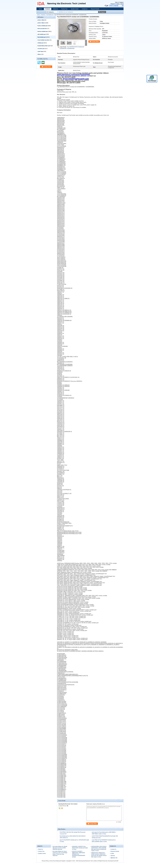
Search (103, 12)
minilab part (41, 43)
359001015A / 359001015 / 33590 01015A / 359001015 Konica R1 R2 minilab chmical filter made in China (98, 855)
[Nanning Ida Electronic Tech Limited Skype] (60, 808)
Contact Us (84, 9)
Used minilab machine (43, 40)
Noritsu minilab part (43, 31)
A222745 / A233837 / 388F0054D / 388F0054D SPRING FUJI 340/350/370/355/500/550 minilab (78, 854)
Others (39, 54)
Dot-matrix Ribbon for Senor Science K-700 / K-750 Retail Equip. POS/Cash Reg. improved (60, 853)
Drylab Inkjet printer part (44, 45)
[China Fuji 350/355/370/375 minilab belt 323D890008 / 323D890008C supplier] (72, 29)
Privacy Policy (45, 861)
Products (47, 9)
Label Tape (40, 51)
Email (122, 4)
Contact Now (95, 41)
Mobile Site (114, 857)
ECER (116, 861)
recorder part (41, 48)
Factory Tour (64, 9)
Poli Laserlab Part (42, 28)
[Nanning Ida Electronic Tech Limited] (122, 6)
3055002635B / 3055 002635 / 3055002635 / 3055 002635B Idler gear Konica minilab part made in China (99, 848)
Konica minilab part (43, 25)
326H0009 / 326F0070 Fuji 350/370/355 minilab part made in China (80, 848)
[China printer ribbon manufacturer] (41, 3)
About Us (55, 9)
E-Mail (112, 853)
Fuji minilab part (49, 14)
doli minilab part (42, 34)
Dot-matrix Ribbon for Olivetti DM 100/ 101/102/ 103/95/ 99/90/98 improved (60, 848)
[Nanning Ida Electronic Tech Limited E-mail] (62, 808)
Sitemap (113, 855)
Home (40, 9)
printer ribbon (41, 20)
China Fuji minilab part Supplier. (58, 861)
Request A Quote (115, 4)
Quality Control (74, 9)
